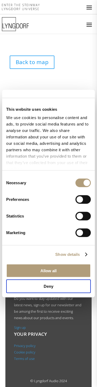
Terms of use (24, 358)
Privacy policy (25, 345)
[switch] (83, 199)
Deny (48, 286)
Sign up (20, 327)
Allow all (48, 270)
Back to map (32, 62)
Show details (67, 254)
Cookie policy (24, 352)
